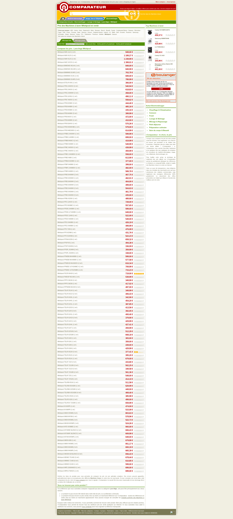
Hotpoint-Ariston (98, 32)
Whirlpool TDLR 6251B (65, 331)
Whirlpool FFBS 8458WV (66, 178)
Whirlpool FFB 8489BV (65, 120)
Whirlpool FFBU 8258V (65, 198)
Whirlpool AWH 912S (64, 59)
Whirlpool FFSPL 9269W (66, 253)
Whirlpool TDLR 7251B (65, 379)
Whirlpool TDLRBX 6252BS (67, 389)
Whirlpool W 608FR (64, 406)
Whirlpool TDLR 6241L (65, 314)
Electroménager (111, 18)
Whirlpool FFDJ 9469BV (65, 222)
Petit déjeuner (155, 125)
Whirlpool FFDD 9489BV (66, 219)
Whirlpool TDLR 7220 (65, 362)
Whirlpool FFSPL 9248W (66, 249)
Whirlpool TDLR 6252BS (66, 335)
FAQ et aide (76, 511)
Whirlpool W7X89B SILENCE (67, 430)
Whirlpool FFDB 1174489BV (67, 212)
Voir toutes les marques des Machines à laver (71, 36)
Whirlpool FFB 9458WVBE (66, 127)
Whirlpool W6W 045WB (65, 413)
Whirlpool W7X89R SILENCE (67, 433)
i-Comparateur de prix (65, 22)
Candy (113, 30)
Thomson (95, 34)
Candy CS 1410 (159, 55)
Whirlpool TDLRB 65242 (66, 382)
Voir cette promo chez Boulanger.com (158, 101)
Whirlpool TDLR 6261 (65, 341)
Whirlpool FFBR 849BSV (66, 171)
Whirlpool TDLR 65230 (65, 352)
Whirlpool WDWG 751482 (66, 457)
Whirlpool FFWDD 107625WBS (68, 270)
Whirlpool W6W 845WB (65, 420)
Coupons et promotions (64, 511)
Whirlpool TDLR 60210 (65, 294)
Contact (96, 511)
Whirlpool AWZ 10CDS (65, 62)
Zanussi (114, 34)
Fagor (60, 32)
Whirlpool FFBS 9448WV (66, 188)
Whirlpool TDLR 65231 (65, 355)
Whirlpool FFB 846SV (65, 117)
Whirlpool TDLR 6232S (65, 307)
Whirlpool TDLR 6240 (65, 311)
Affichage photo (80, 40)
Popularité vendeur (123, 44)
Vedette (101, 34)
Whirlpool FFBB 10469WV (66, 134)
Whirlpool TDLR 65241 (65, 358)
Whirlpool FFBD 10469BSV (66, 154)
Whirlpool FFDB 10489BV (66, 209)
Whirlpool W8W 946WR (65, 450)
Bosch (103, 30)
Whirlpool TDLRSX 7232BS (67, 403)
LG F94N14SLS (159, 47)
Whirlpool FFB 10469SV (65, 86)
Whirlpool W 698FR (64, 410)
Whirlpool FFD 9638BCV (66, 205)
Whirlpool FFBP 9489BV (66, 164)
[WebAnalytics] (172, 512)
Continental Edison (121, 30)
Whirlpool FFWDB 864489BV (67, 256)
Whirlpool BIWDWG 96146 (66, 66)
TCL (82, 34)
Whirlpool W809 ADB (64, 440)
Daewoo (130, 30)
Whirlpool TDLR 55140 (65, 290)
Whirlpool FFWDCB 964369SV (68, 263)
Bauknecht (86, 30)
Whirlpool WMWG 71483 (66, 461)
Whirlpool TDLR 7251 (65, 375)
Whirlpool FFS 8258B (65, 232)
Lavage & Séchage (93, 22)
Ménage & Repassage (158, 122)
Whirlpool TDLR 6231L (65, 304)
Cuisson (152, 113)
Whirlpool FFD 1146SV (65, 202)
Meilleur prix (91, 44)
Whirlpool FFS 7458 (64, 229)
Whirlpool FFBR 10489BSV (66, 168)
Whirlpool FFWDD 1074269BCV (68, 266)
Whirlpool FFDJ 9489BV (65, 226)
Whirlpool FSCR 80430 (65, 273)
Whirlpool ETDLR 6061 (65, 83)
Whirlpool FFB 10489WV (66, 93)
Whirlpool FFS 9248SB (65, 236)
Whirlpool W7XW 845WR (66, 437)
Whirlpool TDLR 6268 (65, 348)
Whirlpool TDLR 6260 (65, 338)
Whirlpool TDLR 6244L (65, 324)
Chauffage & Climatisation (160, 110)
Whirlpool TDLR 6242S (65, 318)
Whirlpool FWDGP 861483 (66, 277)
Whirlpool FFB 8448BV (65, 106)
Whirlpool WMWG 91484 (66, 464)
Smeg (78, 34)
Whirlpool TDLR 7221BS (66, 365)
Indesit (106, 32)
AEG (71, 30)
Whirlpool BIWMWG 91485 (66, 79)
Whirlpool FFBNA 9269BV (66, 161)
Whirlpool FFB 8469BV (65, 113)
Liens (116, 511)
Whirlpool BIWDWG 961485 (67, 69)
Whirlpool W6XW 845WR (66, 423)
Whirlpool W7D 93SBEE (65, 427)
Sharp (67, 34)
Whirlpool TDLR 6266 (65, 345)
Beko (92, 30)
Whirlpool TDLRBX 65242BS (67, 392)
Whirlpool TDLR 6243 (65, 321)
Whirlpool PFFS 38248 (65, 280)
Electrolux (137, 30)
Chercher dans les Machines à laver (150, 14)
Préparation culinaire (157, 127)
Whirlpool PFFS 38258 (65, 283)
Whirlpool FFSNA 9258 (65, 239)
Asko (80, 30)
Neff (117, 32)
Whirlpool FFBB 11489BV (66, 137)
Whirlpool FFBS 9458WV (66, 192)
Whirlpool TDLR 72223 (65, 369)
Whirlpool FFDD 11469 (65, 215)
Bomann (97, 30)
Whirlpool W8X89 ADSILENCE (68, 454)
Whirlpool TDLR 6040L (65, 301)
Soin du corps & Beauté (159, 130)
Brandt (108, 30)
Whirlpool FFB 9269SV (65, 123)
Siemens (72, 34)
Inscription (171, 2)
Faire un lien (123, 511)
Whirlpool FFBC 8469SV (66, 151)
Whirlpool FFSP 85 (64, 243)
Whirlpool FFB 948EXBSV (66, 130)
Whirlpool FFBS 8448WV (66, 175)
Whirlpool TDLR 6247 (65, 328)
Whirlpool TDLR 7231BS (66, 372)
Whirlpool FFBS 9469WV (66, 195)
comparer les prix (118, 513)
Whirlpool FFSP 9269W (65, 246)
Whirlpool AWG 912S (64, 55)
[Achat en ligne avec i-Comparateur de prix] (84, 7)
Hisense (84, 32)
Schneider (61, 34)
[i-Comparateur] (63, 18)
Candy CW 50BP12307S (162, 30)
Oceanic (122, 32)
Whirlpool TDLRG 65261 (66, 396)
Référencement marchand (136, 511)
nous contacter (80, 480)
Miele (113, 32)
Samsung (135, 32)
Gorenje (73, 32)
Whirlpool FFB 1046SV (65, 89)
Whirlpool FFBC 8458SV (66, 147)
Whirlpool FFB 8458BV (65, 110)
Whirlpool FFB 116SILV (65, 96)
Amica (76, 30)
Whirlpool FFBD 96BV (65, 157)
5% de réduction (153, 78)
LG (110, 32)
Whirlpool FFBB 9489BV (66, 144)
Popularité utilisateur (105, 44)
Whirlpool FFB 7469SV (65, 100)
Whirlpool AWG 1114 (64, 52)
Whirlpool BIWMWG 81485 (66, 72)
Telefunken (88, 34)
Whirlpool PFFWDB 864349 (67, 287)
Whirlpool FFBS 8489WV (66, 185)
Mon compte (160, 2)
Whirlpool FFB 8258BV (65, 103)
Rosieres (128, 32)
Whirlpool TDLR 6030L (65, 297)
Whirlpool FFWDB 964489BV (67, 260)
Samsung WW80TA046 (162, 38)
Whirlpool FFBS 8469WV (66, 181)
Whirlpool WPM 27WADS (66, 471)
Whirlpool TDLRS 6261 (65, 399)
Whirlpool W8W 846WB (65, 447)
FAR (64, 32)
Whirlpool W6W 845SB (65, 416)
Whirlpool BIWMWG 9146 (66, 76)
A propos (103, 511)
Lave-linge (105, 22)
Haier (78, 32)
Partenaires (110, 511)
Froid (151, 116)
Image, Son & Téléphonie (94, 18)
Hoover (90, 32)
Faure (68, 32)
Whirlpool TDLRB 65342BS (67, 386)
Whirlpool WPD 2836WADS (67, 467)
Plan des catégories (87, 511)
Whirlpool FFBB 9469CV (66, 140)
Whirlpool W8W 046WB (65, 444)
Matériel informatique (75, 18)
